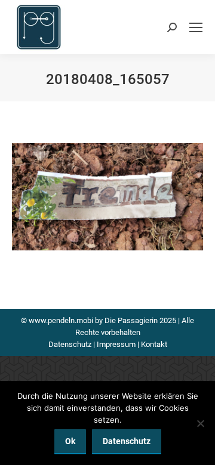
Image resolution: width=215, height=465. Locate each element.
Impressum (116, 344)
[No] (200, 423)
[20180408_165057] (107, 196)
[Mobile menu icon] (196, 27)
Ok (70, 441)
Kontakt (154, 344)
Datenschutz (69, 344)
